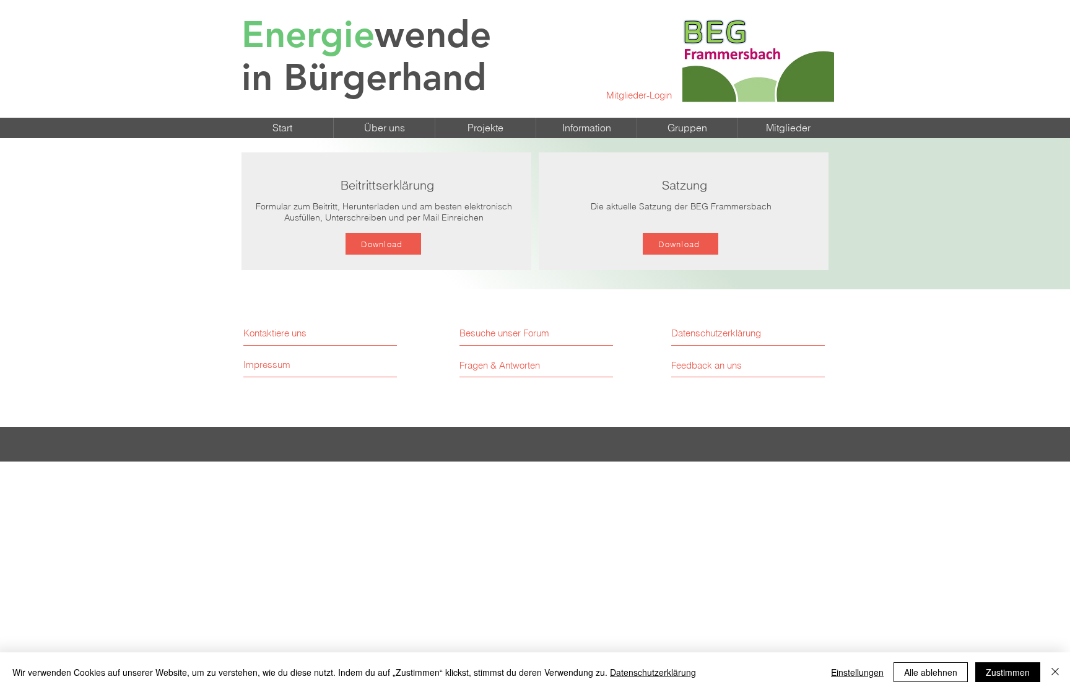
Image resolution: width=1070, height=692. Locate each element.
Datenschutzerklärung (653, 672)
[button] (384, 128)
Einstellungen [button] (857, 672)
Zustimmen (1008, 672)
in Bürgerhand (366, 55)
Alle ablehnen (930, 672)
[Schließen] (1055, 672)
